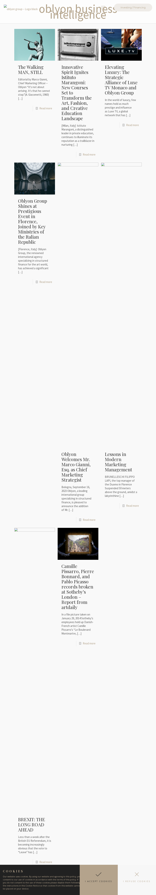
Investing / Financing (133, 7)
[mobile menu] (103, 7)
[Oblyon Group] (21, 7)
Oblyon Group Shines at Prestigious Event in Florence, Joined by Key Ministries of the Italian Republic (32, 221)
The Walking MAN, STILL (31, 69)
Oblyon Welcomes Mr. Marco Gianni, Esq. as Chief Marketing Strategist (76, 467)
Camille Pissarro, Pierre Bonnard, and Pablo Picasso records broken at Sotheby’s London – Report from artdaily (77, 586)
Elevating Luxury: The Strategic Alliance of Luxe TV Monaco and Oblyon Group (121, 80)
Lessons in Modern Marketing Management (118, 462)
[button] (99, 880)
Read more (45, 108)
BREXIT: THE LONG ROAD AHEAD (31, 824)
